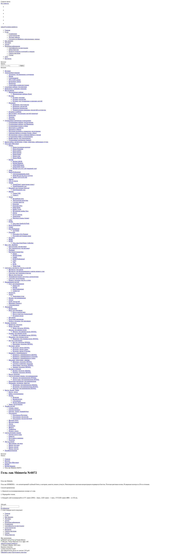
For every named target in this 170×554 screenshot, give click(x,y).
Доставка (8, 42)
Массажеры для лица (16, 443)
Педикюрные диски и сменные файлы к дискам (25, 135)
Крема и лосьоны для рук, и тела (20, 280)
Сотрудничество (14, 35)
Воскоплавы (13, 308)
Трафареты (12, 429)
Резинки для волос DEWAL (22, 372)
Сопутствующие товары (13, 433)
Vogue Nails (16, 266)
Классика (16, 204)
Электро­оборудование (12, 73)
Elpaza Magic (17, 158)
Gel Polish (16, 230)
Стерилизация (13, 78)
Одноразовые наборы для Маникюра (21, 124)
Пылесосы (12, 83)
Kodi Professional (18, 289)
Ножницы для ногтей (20, 106)
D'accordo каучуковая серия (22, 236)
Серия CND (17, 193)
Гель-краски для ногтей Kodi (22, 418)
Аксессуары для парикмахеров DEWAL (26, 379)
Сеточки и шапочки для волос (23, 363)
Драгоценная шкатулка (20, 200)
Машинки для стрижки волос (18, 337)
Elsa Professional (14, 229)
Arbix (10, 170)
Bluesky (11, 191)
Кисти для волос (14, 374)
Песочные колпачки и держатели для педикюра (25, 131)
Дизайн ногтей (10, 406)
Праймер (12, 250)
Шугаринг (12, 317)
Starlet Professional (15, 172)
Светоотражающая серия (21, 174)
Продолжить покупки (19, 552)
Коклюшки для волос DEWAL (23, 344)
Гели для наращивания (16, 284)
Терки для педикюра (15, 404)
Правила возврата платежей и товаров (21, 51)
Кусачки (11, 96)
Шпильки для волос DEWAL (22, 362)
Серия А (15, 195)
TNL (14, 262)
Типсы (11, 300)
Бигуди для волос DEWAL (21, 342)
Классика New (17, 206)
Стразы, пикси (13, 408)
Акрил (11, 294)
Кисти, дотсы (13, 392)
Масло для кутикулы (16, 275)
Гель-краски (13, 413)
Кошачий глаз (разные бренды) (19, 188)
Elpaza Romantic (18, 149)
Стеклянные (17, 401)
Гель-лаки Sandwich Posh (21, 223)
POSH (11, 222)
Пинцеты (12, 119)
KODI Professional (19, 259)
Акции (7, 44)
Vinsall (11, 182)
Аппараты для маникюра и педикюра (21, 74)
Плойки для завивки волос (18, 333)
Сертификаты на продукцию (18, 48)
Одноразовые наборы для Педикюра (21, 122)
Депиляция (8, 307)
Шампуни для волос (15, 324)
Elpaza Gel (16, 285)
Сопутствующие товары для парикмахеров (23, 376)
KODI (11, 241)
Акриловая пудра (18, 296)
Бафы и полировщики (16, 394)
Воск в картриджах (19, 312)
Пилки (11, 395)
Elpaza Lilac (16, 156)
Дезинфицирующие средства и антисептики (23, 276)
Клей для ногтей (14, 301)
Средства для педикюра (17, 278)
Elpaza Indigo (17, 151)
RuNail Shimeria (18, 163)
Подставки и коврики (16, 438)
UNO (10, 220)
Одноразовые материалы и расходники (18, 120)
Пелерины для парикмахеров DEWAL (25, 386)
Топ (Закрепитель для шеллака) (19, 248)
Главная (7, 30)
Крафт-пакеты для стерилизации (20, 138)
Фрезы (11, 76)
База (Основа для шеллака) (18, 246)
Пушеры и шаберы (15, 112)
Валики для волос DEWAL (22, 371)
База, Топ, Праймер (11, 245)
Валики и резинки (15, 369)
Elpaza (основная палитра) (21, 147)
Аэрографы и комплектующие (19, 85)
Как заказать (9, 41)
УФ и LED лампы (15, 80)
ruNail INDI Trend (18, 167)
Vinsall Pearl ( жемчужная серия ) (23, 184)
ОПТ (6, 57)
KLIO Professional (14, 225)
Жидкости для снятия (16, 269)
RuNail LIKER (17, 161)
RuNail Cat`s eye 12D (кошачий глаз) (25, 168)
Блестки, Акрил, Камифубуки (19, 411)
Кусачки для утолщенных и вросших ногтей (27, 101)
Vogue (11, 197)
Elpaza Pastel (17, 154)
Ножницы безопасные (20, 108)
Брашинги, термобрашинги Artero (24, 358)
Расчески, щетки (14, 346)
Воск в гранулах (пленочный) (23, 314)
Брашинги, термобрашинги (18, 353)
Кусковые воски (18, 316)
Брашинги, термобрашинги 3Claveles (25, 356)
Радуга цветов (17, 214)
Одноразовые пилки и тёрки (18, 126)
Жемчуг (11, 427)
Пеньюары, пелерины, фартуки (19, 383)
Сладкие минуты (18, 202)
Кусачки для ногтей (19, 99)
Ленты (11, 424)
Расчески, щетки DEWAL (21, 347)
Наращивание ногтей (12, 282)
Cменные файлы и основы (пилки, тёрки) (23, 133)
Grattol (11, 227)
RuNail (11, 159)
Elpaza (11, 145)
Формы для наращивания (17, 298)
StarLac (11, 179)
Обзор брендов (14, 50)
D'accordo (12, 232)
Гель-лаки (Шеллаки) (12, 143)
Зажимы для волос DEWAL (22, 367)
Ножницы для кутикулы (21, 104)
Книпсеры (12, 115)
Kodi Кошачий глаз (19, 190)
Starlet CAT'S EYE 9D (20, 177)
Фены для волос (14, 326)
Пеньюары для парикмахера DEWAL (25, 385)
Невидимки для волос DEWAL (23, 365)
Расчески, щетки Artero (20, 349)
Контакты (8, 58)
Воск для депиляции (15, 310)
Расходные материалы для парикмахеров (22, 381)
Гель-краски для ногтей (20, 417)
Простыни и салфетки (16, 127)
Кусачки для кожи (19, 97)
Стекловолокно (14, 305)
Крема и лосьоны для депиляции (20, 321)
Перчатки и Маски (15, 129)
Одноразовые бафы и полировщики (21, 136)
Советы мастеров (14, 53)
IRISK (11, 239)
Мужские (16, 397)
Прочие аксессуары (15, 434)
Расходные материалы (16, 319)
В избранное (5, 508)
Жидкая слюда (13, 420)
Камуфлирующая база (16, 252)
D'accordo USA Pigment (20, 234)
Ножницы (12, 103)
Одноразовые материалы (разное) (20, 140)
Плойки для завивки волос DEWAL (25, 335)
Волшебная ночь (18, 198)
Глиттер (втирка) (14, 410)
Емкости (11, 436)
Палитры (12, 440)
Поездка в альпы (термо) (21, 218)
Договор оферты (14, 37)
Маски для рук (13, 449)
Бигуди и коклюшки (15, 340)
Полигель (12, 292)
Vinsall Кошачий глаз (19, 186)
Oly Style (12, 237)
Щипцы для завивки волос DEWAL (25, 331)
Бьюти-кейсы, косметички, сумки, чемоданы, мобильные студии (26, 142)
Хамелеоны (16, 216)
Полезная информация (12, 46)
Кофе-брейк (16, 207)
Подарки (8, 71)
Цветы (15, 213)
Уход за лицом (9, 441)
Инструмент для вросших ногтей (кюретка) (23, 113)
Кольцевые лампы (15, 81)
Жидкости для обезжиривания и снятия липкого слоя (26, 271)
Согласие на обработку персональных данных (24, 39)
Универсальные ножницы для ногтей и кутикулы (29, 110)
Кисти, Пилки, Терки (12, 390)
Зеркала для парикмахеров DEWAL (24, 378)
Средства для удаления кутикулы (20, 273)
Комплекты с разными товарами (15, 88)
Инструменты (9, 90)
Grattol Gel (16, 291)
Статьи (11, 55)
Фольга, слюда (13, 431)
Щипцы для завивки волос (18, 330)
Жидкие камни (14, 422)
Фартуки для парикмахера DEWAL (24, 388)
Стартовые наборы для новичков (16, 87)
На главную (5, 3)
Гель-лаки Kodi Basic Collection (23, 243)
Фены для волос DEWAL (21, 328)
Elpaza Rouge (17, 152)
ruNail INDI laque (18, 165)
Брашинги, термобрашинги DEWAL (25, 355)
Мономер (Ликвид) (15, 303)
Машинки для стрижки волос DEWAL (25, 339)
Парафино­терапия (11, 450)
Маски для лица (14, 445)
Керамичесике (17, 399)
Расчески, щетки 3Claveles (21, 351)
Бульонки (12, 425)
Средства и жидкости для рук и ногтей (18, 268)
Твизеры (11, 117)
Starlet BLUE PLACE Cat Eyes (23, 175)
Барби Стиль (17, 209)
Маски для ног (13, 447)
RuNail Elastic (17, 255)
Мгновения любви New (21, 211)
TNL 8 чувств (13, 181)
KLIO (14, 264)
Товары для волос (11, 323)
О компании (13, 34)
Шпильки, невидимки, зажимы (19, 360)
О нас (7, 32)
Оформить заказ (6, 552)
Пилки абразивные (19, 402)
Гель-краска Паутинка (20, 415)
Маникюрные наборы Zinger (22, 94)
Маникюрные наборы (16, 92)
